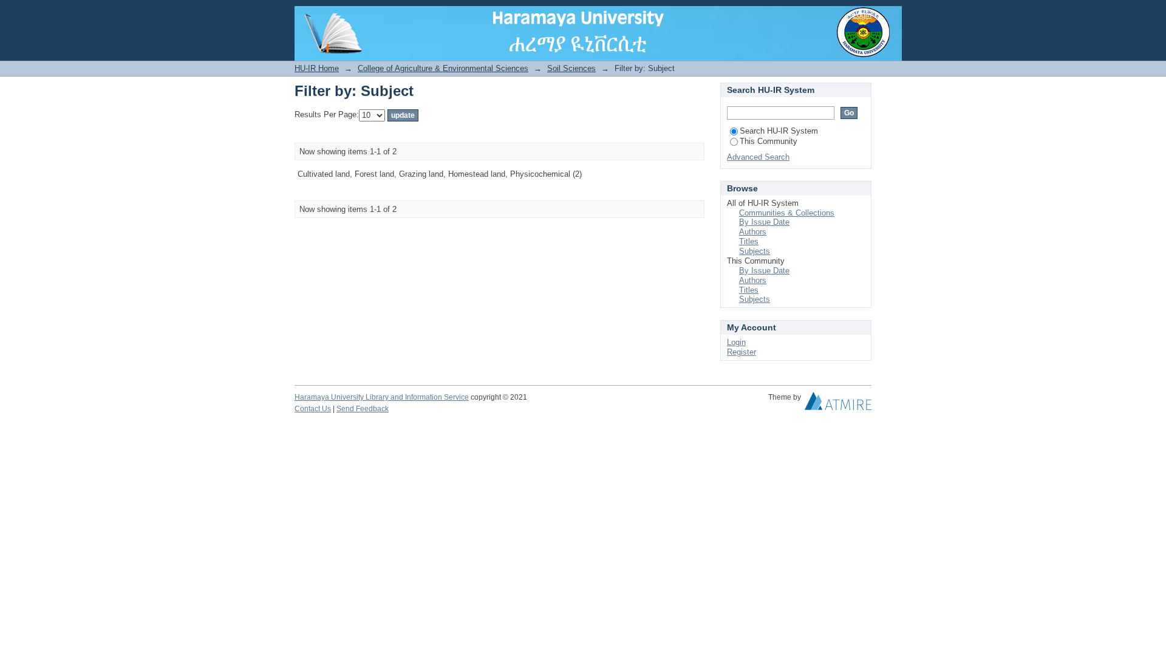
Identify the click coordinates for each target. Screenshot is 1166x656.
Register (741, 352)
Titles (749, 241)
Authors (752, 231)
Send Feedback (362, 409)
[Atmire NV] (838, 404)
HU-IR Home (317, 68)
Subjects (754, 251)
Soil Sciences (571, 68)
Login (862, 14)
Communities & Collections (786, 212)
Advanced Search (758, 157)
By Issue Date (764, 222)
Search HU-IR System (779, 130)
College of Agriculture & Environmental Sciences (443, 68)
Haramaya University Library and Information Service (382, 397)
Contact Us (313, 409)
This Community (768, 141)
